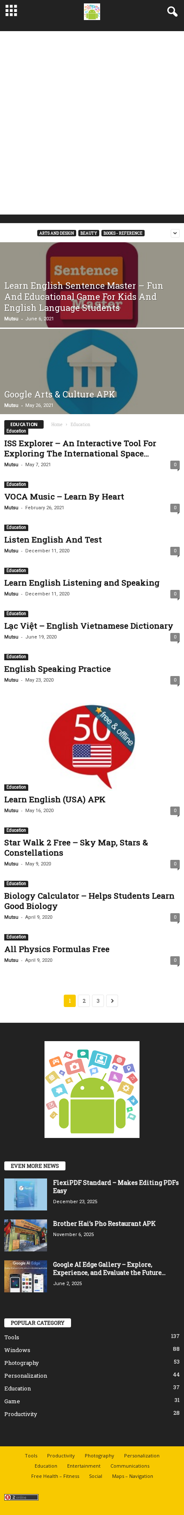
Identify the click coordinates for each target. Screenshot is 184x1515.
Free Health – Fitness (55, 1476)
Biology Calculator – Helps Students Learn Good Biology (89, 900)
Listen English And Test (53, 539)
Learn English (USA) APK (55, 799)
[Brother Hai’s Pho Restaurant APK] (25, 1235)
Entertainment (84, 1466)
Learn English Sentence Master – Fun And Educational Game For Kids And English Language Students (83, 296)
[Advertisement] (92, 123)
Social (95, 1476)
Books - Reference (123, 233)
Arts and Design (56, 233)
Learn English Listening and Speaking (82, 582)
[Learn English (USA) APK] (92, 747)
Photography (21, 1363)
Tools (11, 1337)
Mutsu (11, 319)
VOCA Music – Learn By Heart (64, 496)
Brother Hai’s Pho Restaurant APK (104, 1223)
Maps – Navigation (132, 1476)
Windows (17, 1350)
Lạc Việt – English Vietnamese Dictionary (88, 625)
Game (12, 1401)
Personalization (25, 1375)
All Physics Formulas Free (57, 948)
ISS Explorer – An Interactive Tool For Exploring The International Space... (80, 448)
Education (16, 431)
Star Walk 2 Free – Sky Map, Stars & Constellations (76, 847)
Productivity (20, 1414)
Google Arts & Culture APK (59, 394)
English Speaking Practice (57, 668)
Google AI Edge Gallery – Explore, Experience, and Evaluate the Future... (109, 1268)
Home (56, 424)
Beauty (88, 233)
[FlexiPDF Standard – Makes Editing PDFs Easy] (25, 1194)
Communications (129, 1466)
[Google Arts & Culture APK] (92, 375)
